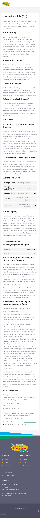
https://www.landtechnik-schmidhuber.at (22, 413)
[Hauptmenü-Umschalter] (36, 4)
